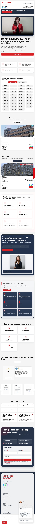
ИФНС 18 (29, 94)
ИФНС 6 (13, 88)
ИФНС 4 (29, 85)
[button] (15, 379)
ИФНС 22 (29, 97)
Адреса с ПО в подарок (6, 491)
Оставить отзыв (8, 378)
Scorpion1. (19, 367)
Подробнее (31, 148)
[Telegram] (2, 7)
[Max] (5, 7)
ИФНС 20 (14, 97)
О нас (25, 3)
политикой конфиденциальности (8, 462)
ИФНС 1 (6, 85)
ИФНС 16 (14, 94)
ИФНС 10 (14, 91)
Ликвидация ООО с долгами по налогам (8, 512)
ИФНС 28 (14, 103)
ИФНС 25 (21, 100)
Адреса (3, 10)
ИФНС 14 (29, 91)
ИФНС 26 (29, 100)
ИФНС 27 (6, 103)
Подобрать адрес (17, 54)
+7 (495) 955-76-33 (6, 479)
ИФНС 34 (21, 106)
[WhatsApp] (4, 7)
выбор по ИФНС (13, 82)
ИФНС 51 (21, 109)
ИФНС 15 (6, 94)
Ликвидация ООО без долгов (7, 513)
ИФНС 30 (29, 103)
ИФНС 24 (14, 100)
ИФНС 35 (29, 106)
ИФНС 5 (6, 88)
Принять (4, 522)
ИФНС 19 (6, 97)
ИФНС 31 (6, 106)
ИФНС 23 (6, 100)
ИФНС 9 (6, 91)
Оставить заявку (7, 289)
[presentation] (1, 137)
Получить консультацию (17, 57)
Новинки (4, 492)
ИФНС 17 (21, 94)
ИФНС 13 (21, 91)
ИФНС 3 (21, 85)
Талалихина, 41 (4, 177)
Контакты (30, 3)
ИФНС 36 (6, 109)
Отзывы (27, 3)
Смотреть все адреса (17, 122)
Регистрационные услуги (20, 10)
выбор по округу (22, 82)
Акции (7, 10)
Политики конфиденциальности (7, 505)
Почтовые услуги (12, 10)
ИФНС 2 (13, 85)
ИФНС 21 (21, 97)
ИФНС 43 (14, 109)
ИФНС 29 (21, 103)
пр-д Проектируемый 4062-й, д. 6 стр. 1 (8, 138)
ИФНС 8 (29, 88)
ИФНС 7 (21, 88)
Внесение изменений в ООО (7, 514)
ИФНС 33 (14, 106)
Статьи (4, 504)
